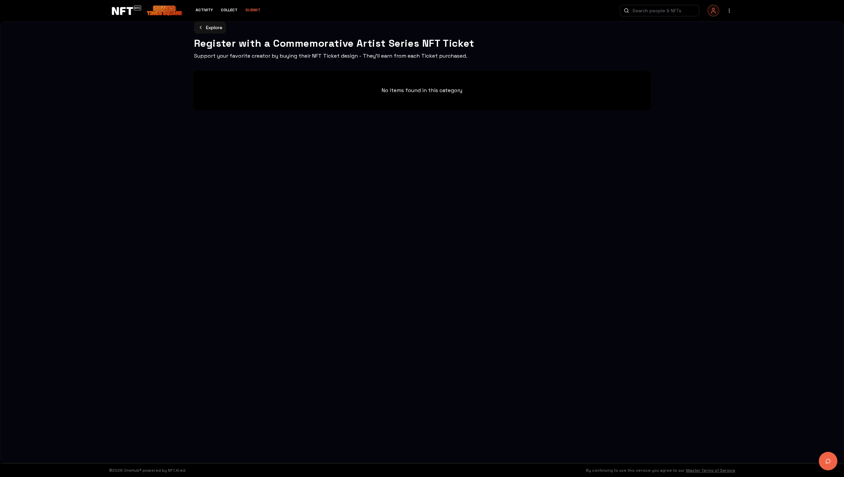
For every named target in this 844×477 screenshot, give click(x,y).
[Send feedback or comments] (828, 461)
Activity (204, 10)
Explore (214, 27)
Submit (252, 10)
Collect (229, 10)
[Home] (148, 10)
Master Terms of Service (710, 470)
